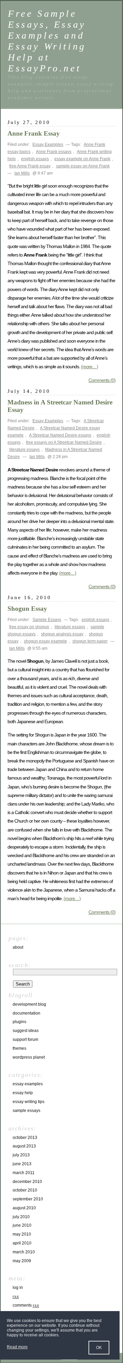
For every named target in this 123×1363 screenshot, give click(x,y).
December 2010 (27, 1181)
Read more (17, 1347)
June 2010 (22, 1225)
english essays (35, 158)
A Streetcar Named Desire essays (60, 435)
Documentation (26, 1013)
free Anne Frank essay (30, 166)
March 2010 (24, 1252)
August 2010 (24, 1208)
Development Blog (29, 1004)
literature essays (24, 449)
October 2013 (25, 1137)
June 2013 (22, 1163)
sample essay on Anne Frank (83, 166)
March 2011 (24, 1172)
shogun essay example (45, 641)
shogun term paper (90, 641)
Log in (18, 1287)
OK (99, 1347)
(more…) (89, 366)
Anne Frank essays (53, 151)
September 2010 (28, 1199)
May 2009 (22, 1260)
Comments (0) (101, 380)
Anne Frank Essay (34, 133)
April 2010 (22, 1243)
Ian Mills (22, 173)
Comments (26, 1305)
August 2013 (24, 1146)
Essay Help (23, 1092)
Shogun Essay (27, 608)
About (18, 947)
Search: (20, 965)
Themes (19, 1048)
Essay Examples (47, 144)
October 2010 (25, 1190)
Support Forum (25, 1039)
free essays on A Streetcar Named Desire (64, 442)
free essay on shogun (29, 626)
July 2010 (21, 1216)
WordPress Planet (29, 1057)
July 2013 (21, 1155)
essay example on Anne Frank (82, 158)
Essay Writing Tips (28, 1101)
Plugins (19, 1021)
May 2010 (22, 1234)
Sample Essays (46, 619)
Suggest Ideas (26, 1030)
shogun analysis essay (62, 634)
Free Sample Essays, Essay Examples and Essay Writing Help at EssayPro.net (47, 40)
